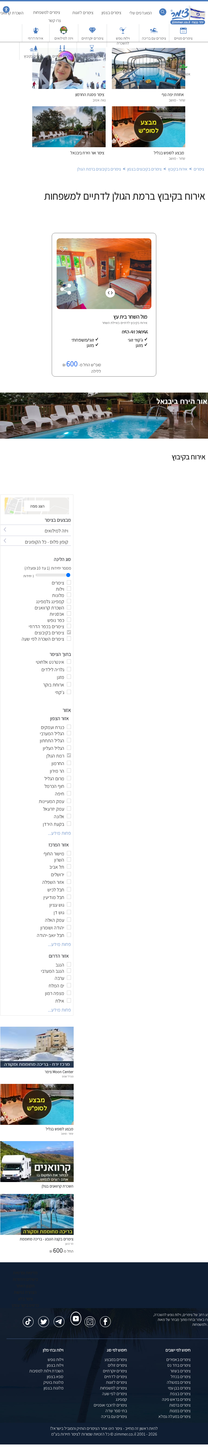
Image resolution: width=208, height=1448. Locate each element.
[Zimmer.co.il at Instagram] (89, 1319)
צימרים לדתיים (115, 1376)
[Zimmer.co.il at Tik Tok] (28, 1319)
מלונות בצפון (53, 1388)
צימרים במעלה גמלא (174, 1416)
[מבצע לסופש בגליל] (37, 1123)
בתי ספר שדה (116, 1411)
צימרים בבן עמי (179, 1388)
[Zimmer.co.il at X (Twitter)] (43, 1319)
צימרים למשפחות (113, 1388)
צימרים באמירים (178, 1359)
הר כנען (69, 1243)
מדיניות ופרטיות (25, 1273)
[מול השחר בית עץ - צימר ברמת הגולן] (103, 307)
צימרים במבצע (116, 1359)
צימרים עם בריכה (114, 1416)
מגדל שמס (67, 1076)
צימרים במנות (180, 1411)
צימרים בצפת (180, 1393)
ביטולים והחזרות (25, 1279)
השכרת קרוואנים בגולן (57, 1186)
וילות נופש (55, 1359)
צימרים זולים (117, 1365)
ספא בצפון (55, 1376)
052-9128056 (135, 332)
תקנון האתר (25, 1286)
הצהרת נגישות (25, 1292)
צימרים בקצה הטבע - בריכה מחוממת (46, 1238)
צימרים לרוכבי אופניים (110, 1405)
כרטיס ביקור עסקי (25, 1305)
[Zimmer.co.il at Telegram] (59, 1319)
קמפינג (121, 1399)
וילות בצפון (55, 1365)
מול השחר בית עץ (130, 316)
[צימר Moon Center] (37, 1066)
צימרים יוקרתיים (115, 1371)
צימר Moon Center (59, 1071)
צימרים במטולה (179, 1382)
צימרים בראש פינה (176, 1399)
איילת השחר (110, 322)
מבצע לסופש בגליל (59, 1128)
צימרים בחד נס (179, 1365)
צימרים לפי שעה (114, 1393)
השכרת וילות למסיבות (46, 1371)
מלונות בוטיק (53, 1382)
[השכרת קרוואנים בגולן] (37, 1180)
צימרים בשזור (180, 1371)
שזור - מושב (67, 1133)
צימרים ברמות (180, 1405)
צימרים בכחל (181, 1376)
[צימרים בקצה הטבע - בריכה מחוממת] (37, 1233)
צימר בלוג (25, 1299)
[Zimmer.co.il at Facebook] (105, 1319)
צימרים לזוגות (116, 1382)
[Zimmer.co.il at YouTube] (74, 1313)
